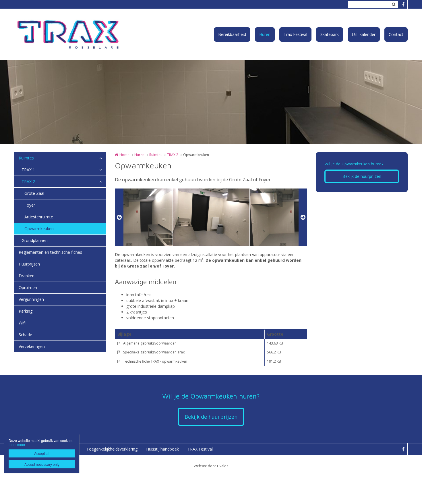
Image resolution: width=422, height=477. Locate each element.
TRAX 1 (28, 169)
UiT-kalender (363, 34)
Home (124, 154)
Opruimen (28, 287)
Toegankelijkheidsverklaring (112, 449)
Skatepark (329, 34)
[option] (211, 217)
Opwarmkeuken (39, 228)
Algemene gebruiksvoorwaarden (150, 343)
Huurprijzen (29, 264)
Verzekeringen (32, 346)
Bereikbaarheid (232, 34)
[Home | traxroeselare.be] (78, 34)
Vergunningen (31, 299)
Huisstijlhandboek (162, 449)
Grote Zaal (34, 193)
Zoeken (393, 4)
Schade (25, 334)
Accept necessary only (41, 464)
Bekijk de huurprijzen (361, 176)
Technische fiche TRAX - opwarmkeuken (155, 361)
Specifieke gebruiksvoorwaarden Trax (154, 352)
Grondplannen (35, 240)
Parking (25, 311)
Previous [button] (119, 217)
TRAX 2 (28, 181)
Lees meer (17, 444)
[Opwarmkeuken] (134, 217)
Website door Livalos (211, 465)
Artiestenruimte (38, 217)
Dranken (26, 275)
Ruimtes (26, 158)
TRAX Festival (200, 449)
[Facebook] (403, 4)
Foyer (29, 205)
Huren (264, 34)
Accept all (41, 453)
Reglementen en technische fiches (50, 252)
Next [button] (303, 217)
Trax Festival (295, 34)
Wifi (22, 323)
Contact (396, 34)
